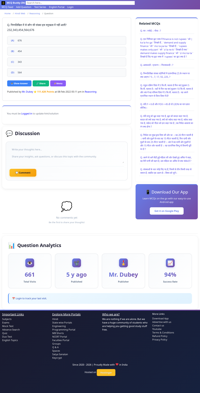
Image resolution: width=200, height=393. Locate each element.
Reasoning (34, 13)
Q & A (55, 347)
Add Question (23, 7)
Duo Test (7, 336)
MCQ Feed (7, 7)
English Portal (56, 7)
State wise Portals (62, 322)
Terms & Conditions (163, 332)
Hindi (55, 319)
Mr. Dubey (27, 91)
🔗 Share (41, 83)
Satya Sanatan (60, 354)
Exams (5, 322)
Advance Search (11, 329)
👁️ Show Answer (19, 83)
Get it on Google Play (166, 211)
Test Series (40, 7)
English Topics (10, 340)
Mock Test (7, 326)
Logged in (26, 113)
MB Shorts (58, 333)
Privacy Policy (159, 339)
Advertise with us (161, 322)
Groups (56, 343)
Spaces (56, 350)
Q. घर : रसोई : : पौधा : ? (150, 30)
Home (8, 13)
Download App (160, 318)
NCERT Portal (59, 336)
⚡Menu (58, 83)
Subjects (7, 319)
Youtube (156, 329)
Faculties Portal (60, 340)
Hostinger (106, 372)
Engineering (59, 326)
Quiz (4, 333)
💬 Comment (22, 172)
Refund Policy (159, 336)
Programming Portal (63, 329)
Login (70, 7)
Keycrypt (57, 357)
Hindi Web (20, 13)
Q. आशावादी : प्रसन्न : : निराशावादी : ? (156, 65)
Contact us (158, 325)
